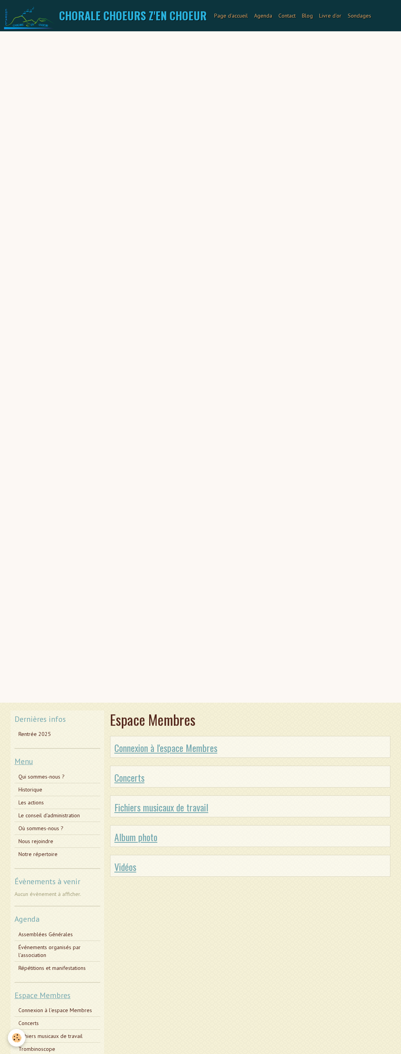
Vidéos (125, 867)
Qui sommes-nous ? (41, 776)
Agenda (263, 15)
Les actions (31, 802)
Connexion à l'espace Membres (165, 748)
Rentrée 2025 (34, 733)
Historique (30, 789)
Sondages (359, 15)
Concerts (129, 777)
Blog (307, 15)
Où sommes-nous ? (40, 828)
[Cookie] (16, 1038)
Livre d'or (330, 15)
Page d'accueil (231, 15)
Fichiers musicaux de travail (161, 807)
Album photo (135, 837)
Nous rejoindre (35, 841)
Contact (287, 15)
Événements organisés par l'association (49, 951)
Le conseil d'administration (49, 815)
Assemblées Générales (45, 934)
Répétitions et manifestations (52, 967)
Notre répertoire (38, 854)
